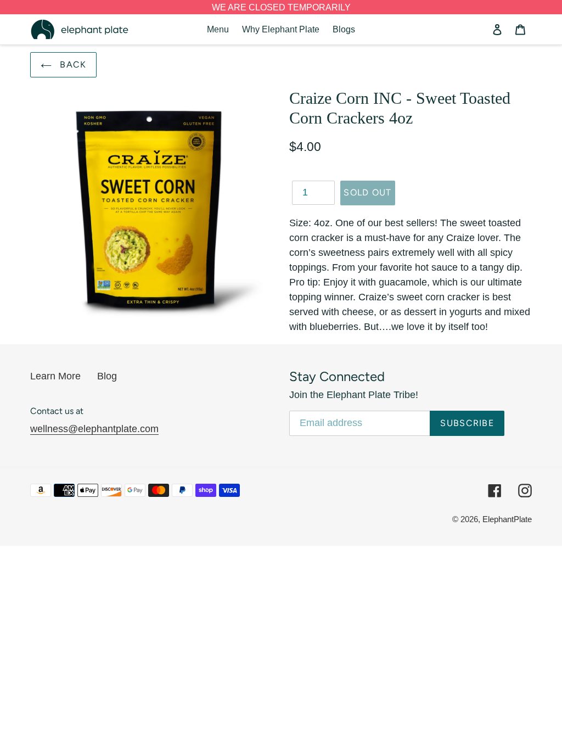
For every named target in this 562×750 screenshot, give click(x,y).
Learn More (55, 376)
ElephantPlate (507, 519)
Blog (107, 376)
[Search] (482, 29)
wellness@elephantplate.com (94, 428)
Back (71, 64)
